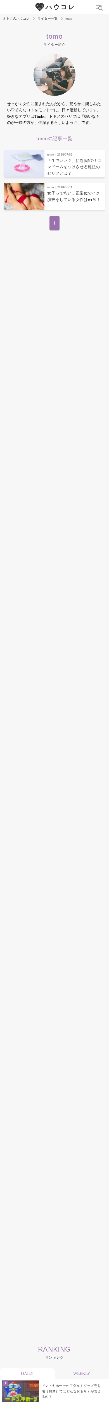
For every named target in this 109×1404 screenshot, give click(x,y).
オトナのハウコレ (16, 18)
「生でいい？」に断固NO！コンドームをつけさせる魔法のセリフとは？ (74, 167)
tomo (50, 154)
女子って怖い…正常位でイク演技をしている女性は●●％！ (74, 196)
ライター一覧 (47, 18)
